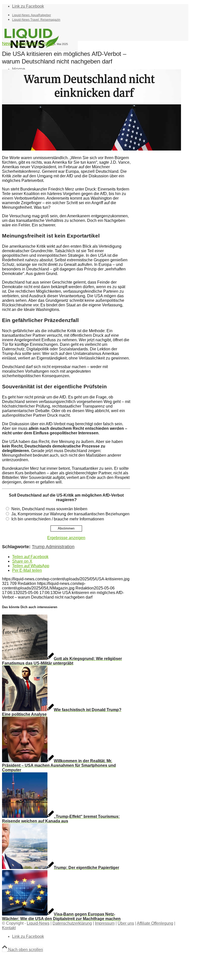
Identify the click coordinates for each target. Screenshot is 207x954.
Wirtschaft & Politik (35, 43)
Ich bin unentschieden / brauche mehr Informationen (57, 519)
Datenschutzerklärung (72, 923)
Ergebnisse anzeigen (66, 538)
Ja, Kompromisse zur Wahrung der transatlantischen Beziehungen (70, 514)
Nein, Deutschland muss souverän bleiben (49, 509)
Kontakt (9, 928)
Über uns (126, 923)
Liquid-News (38, 923)
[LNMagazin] (40, 50)
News (7, 43)
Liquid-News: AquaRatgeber (31, 15)
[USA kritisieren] (91, 149)
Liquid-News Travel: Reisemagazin (36, 20)
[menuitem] (100, 15)
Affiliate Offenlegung (155, 923)
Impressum (105, 923)
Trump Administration (53, 546)
